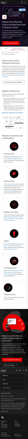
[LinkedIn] (17, 370)
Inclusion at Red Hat (4, 425)
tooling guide (8, 244)
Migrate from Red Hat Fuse (17, 48)
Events (2, 422)
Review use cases (8, 270)
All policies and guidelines (5, 435)
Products (9, 52)
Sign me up (4, 411)
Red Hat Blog (17, 424)
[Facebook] (26, 370)
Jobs (15, 421)
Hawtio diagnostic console (10, 249)
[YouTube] (20, 370)
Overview (6, 48)
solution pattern (9, 184)
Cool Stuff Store (17, 425)
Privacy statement (4, 434)
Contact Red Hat (4, 424)
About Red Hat (3, 421)
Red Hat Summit (4, 427)
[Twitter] (23, 370)
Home (3, 52)
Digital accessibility (18, 435)
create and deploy (8, 274)
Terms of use (17, 434)
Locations (16, 422)
